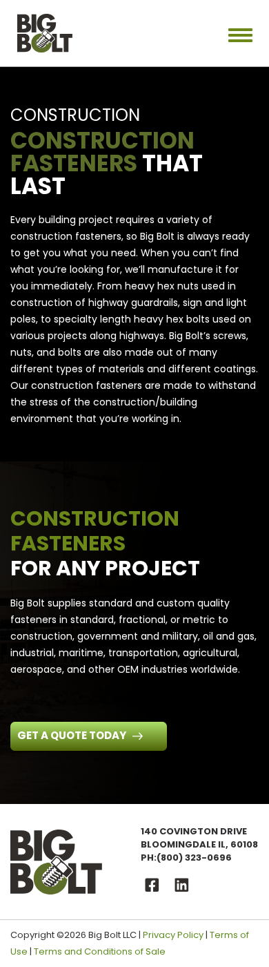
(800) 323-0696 (194, 857)
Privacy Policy (173, 934)
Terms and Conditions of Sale (100, 951)
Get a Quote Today (72, 735)
